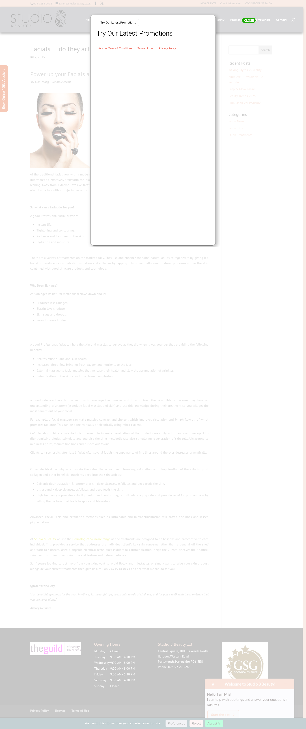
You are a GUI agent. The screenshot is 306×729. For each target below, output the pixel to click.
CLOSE (249, 20)
